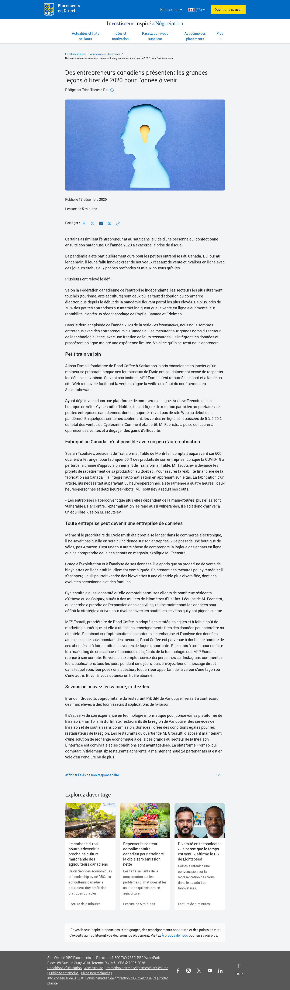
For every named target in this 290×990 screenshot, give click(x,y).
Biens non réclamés (95, 973)
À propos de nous (175, 935)
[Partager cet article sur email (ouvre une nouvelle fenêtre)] (109, 223)
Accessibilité (93, 968)
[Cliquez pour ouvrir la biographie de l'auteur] (111, 89)
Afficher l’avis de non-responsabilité (92, 775)
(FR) (199, 9)
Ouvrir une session (228, 9)
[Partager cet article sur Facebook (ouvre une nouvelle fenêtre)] (84, 223)
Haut (239, 970)
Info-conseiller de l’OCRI (65, 978)
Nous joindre (169, 9)
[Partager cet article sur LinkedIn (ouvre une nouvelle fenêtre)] (101, 223)
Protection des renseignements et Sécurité (137, 968)
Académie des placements (105, 54)
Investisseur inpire (75, 54)
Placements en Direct (69, 8)
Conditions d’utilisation (64, 968)
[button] (220, 36)
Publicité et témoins (64, 973)
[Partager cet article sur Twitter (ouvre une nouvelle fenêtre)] (92, 223)
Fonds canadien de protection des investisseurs (120, 978)
